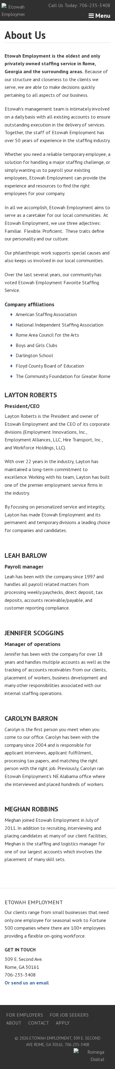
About (13, 1023)
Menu (102, 15)
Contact (38, 1023)
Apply (63, 1023)
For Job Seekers (69, 1015)
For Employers (24, 1015)
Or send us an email (27, 983)
